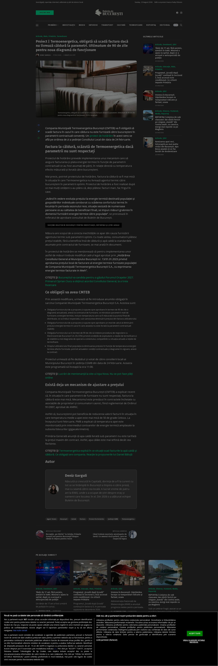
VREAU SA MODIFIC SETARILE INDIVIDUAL (194, 641)
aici (55, 649)
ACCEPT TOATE (194, 633)
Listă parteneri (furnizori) (106, 640)
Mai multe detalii (20, 630)
